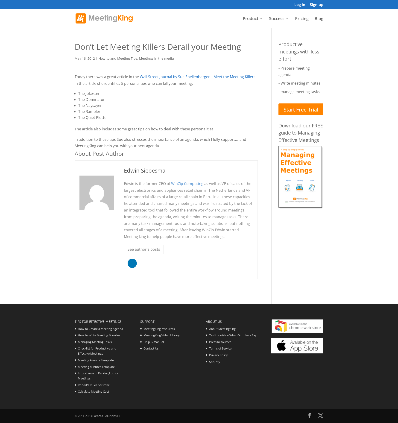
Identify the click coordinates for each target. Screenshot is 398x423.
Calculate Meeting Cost (93, 391)
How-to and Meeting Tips (118, 58)
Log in (299, 5)
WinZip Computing (187, 183)
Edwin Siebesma (144, 170)
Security (214, 362)
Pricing (302, 19)
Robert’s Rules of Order (93, 385)
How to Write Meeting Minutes (99, 335)
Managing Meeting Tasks (95, 342)
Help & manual (153, 342)
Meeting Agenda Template (96, 360)
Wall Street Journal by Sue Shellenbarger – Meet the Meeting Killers (197, 76)
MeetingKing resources (159, 329)
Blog (319, 19)
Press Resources (220, 342)
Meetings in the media (156, 58)
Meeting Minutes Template (96, 367)
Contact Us (150, 348)
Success (276, 19)
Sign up (316, 5)
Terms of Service (220, 348)
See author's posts (144, 249)
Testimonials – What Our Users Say (233, 335)
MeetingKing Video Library (161, 335)
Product (250, 19)
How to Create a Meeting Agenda (100, 329)
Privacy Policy (218, 355)
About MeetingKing (222, 329)
